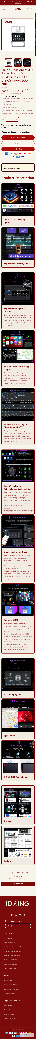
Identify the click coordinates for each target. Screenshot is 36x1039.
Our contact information (11, 989)
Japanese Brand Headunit (12, 951)
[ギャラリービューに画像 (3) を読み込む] (27, 62)
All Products (8, 938)
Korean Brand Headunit (11, 960)
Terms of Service (9, 1018)
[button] (4, 9)
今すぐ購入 (18, 149)
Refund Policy (8, 1010)
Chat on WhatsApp (18, 137)
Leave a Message (9, 993)
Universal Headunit (10, 942)
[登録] (28, 926)
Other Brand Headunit (11, 964)
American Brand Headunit (12, 947)
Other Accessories (10, 968)
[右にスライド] (34, 63)
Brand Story (8, 980)
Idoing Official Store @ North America (18, 1029)
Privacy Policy (8, 1005)
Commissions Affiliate (11, 985)
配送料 (3, 93)
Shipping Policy (9, 1014)
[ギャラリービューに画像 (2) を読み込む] (18, 62)
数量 (2, 119)
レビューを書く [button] (18, 883)
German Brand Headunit (12, 955)
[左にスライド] (2, 63)
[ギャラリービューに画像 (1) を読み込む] (9, 62)
